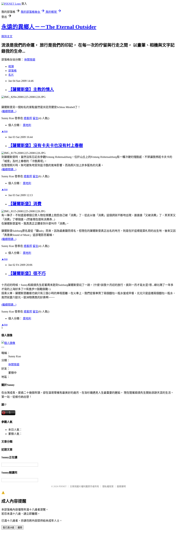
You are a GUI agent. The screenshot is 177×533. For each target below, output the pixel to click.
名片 (11, 74)
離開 (20, 527)
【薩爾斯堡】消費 (24, 203)
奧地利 (27, 125)
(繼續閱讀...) (8, 111)
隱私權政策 (108, 486)
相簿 (11, 66)
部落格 (12, 70)
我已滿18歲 (8, 527)
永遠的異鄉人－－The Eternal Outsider (48, 27)
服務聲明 (121, 486)
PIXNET (63, 486)
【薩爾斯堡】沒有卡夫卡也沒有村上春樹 (45, 145)
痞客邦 (28, 118)
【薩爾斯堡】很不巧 (27, 273)
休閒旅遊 (29, 59)
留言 (35, 118)
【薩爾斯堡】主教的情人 (31, 89)
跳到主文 (6, 36)
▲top (4, 131)
